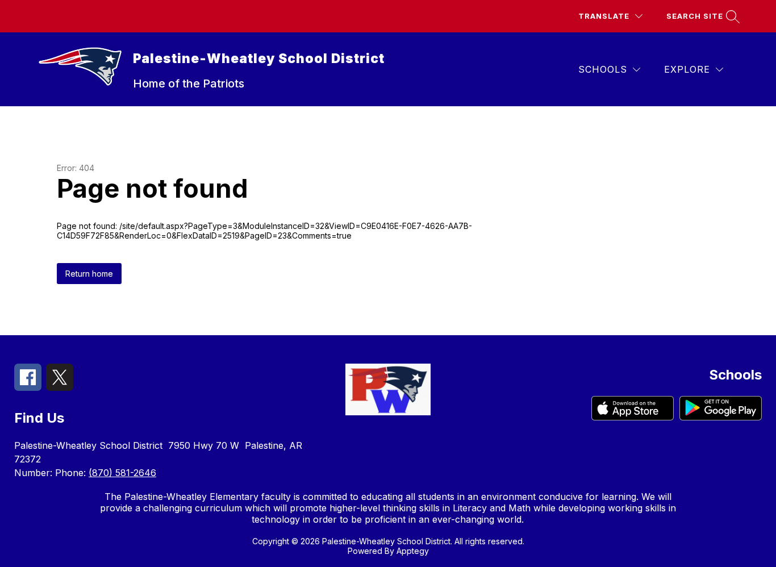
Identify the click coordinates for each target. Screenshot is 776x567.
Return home (89, 273)
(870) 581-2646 (122, 472)
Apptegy (413, 551)
